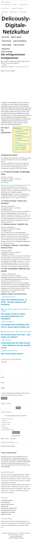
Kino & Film (5, 37)
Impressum (13, 536)
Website (3, 388)
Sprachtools (5, 12)
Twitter (9, 2)
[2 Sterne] (9, 61)
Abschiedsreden (23, 12)
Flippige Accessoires (6, 514)
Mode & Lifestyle (16, 37)
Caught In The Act (6, 422)
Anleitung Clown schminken (8, 512)
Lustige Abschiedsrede (6, 500)
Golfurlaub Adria (23, 4)
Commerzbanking (6, 4)
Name (2, 377)
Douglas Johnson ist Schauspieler (14, 256)
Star (13, 243)
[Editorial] (6, 466)
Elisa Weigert (10, 66)
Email (2, 382)
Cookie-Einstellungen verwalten (16, 538)
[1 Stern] (3, 61)
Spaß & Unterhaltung (19, 41)
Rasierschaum (13, 12)
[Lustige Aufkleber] (8, 446)
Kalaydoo (15, 4)
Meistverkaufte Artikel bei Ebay (9, 508)
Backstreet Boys (6, 424)
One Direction (5, 427)
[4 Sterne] (20, 61)
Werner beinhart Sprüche (7, 504)
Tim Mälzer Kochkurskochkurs (8, 510)
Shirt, (18, 195)
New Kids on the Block (7, 418)
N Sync (4, 426)
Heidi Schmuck (5, 8)
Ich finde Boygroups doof (8, 429)
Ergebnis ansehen (16, 435)
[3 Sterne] (14, 61)
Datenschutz (6, 49)
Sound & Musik (6, 45)
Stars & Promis (6, 41)
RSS (4, 2)
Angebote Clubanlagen (17, 8)
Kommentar (4, 362)
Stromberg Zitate (5, 502)
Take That (4, 420)
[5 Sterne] (25, 61)
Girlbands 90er (4, 506)
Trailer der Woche (18, 45)
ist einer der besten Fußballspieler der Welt (14, 185)
